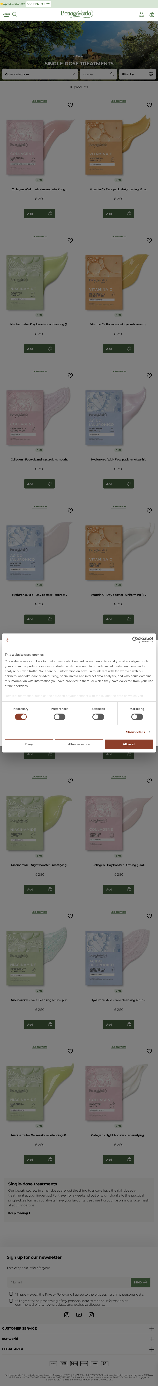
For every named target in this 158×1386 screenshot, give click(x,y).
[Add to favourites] (70, 105)
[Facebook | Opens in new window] (67, 1318)
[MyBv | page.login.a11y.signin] (141, 14)
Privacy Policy (55, 1294)
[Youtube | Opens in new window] (79, 1318)
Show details (135, 732)
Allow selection (79, 744)
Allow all (129, 744)
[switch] (59, 717)
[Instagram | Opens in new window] (91, 1318)
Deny (29, 744)
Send (138, 1282)
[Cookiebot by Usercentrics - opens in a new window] (135, 640)
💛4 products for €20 (12, 4)
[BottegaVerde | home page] (77, 14)
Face (79, 56)
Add (30, 214)
